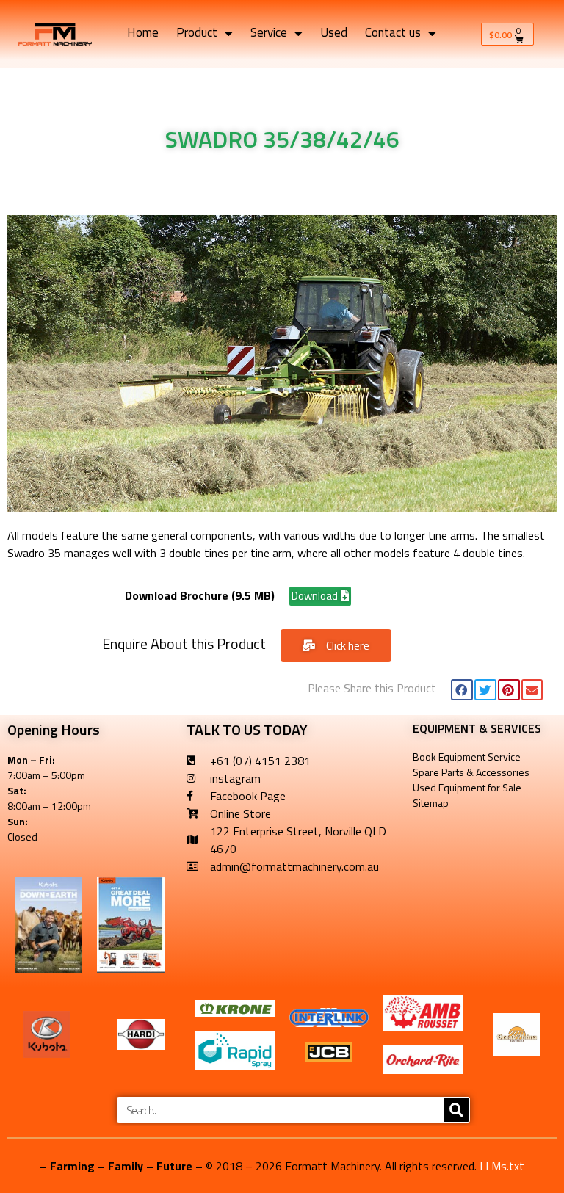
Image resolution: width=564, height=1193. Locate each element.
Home (143, 33)
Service (268, 33)
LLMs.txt (502, 1166)
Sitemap (431, 803)
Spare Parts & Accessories (471, 772)
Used (333, 33)
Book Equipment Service (467, 756)
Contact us (393, 33)
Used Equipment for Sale (467, 787)
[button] (462, 689)
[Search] (456, 1110)
